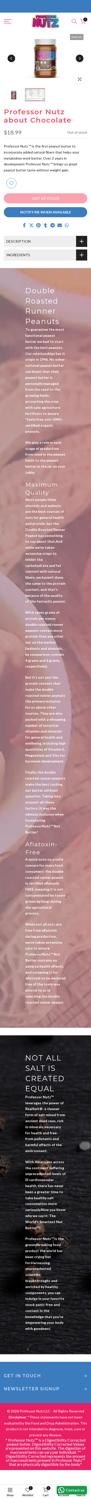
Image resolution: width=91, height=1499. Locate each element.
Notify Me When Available (45, 212)
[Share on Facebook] (24, 225)
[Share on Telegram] (52, 225)
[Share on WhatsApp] (66, 225)
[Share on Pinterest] (38, 225)
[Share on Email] (59, 225)
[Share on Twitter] (31, 225)
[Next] (79, 58)
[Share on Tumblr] (45, 225)
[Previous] (11, 58)
